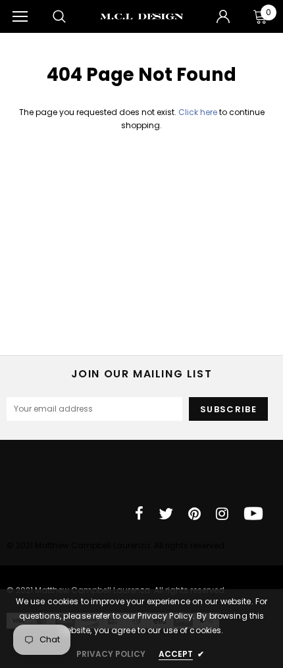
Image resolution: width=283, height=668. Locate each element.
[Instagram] (222, 513)
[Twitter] (166, 513)
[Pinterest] (194, 513)
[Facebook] (139, 513)
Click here (198, 112)
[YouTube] (253, 513)
